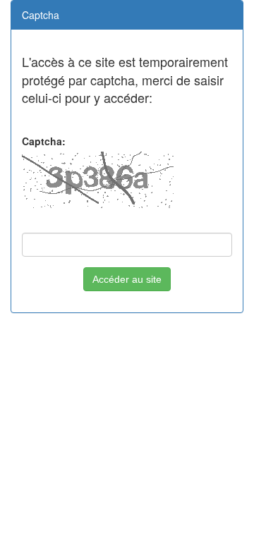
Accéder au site (127, 279)
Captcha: (44, 141)
